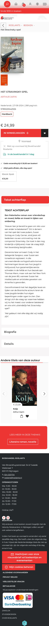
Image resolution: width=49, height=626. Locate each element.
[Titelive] (24, 623)
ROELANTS (14, 25)
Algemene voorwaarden (15, 572)
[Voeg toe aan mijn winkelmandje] (21, 416)
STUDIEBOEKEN (9, 614)
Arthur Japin (9, 96)
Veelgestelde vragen (13, 582)
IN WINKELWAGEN (14, 133)
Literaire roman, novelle (22, 441)
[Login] (30, 4)
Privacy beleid (10, 577)
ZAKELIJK (6, 611)
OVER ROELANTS (9, 618)
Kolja (15, 409)
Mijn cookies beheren (21, 567)
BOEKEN (28, 25)
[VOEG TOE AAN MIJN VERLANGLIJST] (44, 133)
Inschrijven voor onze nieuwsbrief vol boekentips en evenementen (25, 557)
